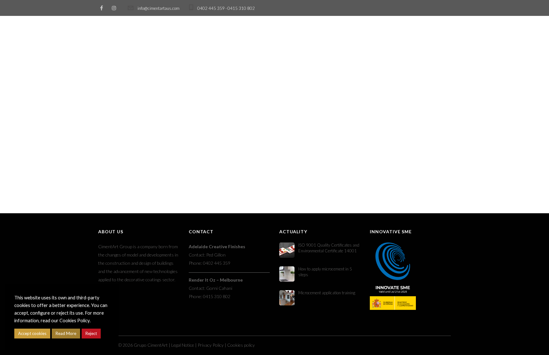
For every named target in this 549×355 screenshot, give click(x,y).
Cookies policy (241, 345)
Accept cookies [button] (32, 333)
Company (392, 32)
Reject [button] (91, 333)
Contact (431, 32)
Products (226, 32)
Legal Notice (182, 345)
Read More (66, 333)
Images (354, 32)
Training (265, 32)
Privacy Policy (211, 345)
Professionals (310, 32)
